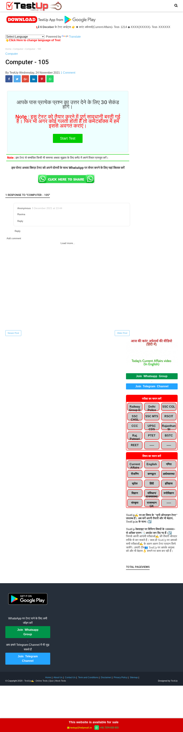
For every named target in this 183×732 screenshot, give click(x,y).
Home (48, 677)
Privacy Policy (120, 677)
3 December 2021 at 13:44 (47, 208)
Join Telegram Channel (151, 386)
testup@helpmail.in (81, 727)
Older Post (122, 333)
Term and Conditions (88, 677)
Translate (75, 36)
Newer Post (13, 333)
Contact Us (70, 677)
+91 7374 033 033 (109, 727)
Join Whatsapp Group (151, 376)
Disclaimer (106, 677)
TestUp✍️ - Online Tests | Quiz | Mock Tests (45, 681)
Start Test (67, 138)
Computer (11, 53)
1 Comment (68, 72)
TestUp (174, 681)
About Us (57, 677)
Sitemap (134, 677)
